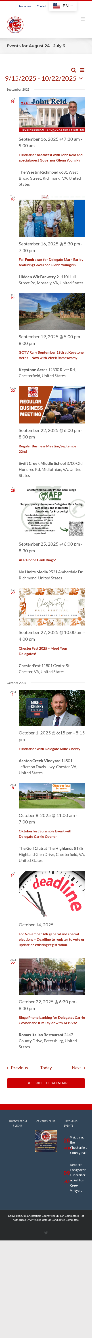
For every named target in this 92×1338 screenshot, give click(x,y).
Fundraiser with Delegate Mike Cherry (49, 749)
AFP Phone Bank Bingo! (37, 560)
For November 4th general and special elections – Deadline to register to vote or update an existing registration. (52, 939)
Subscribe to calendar (46, 1083)
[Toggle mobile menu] (83, 19)
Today (46, 1067)
